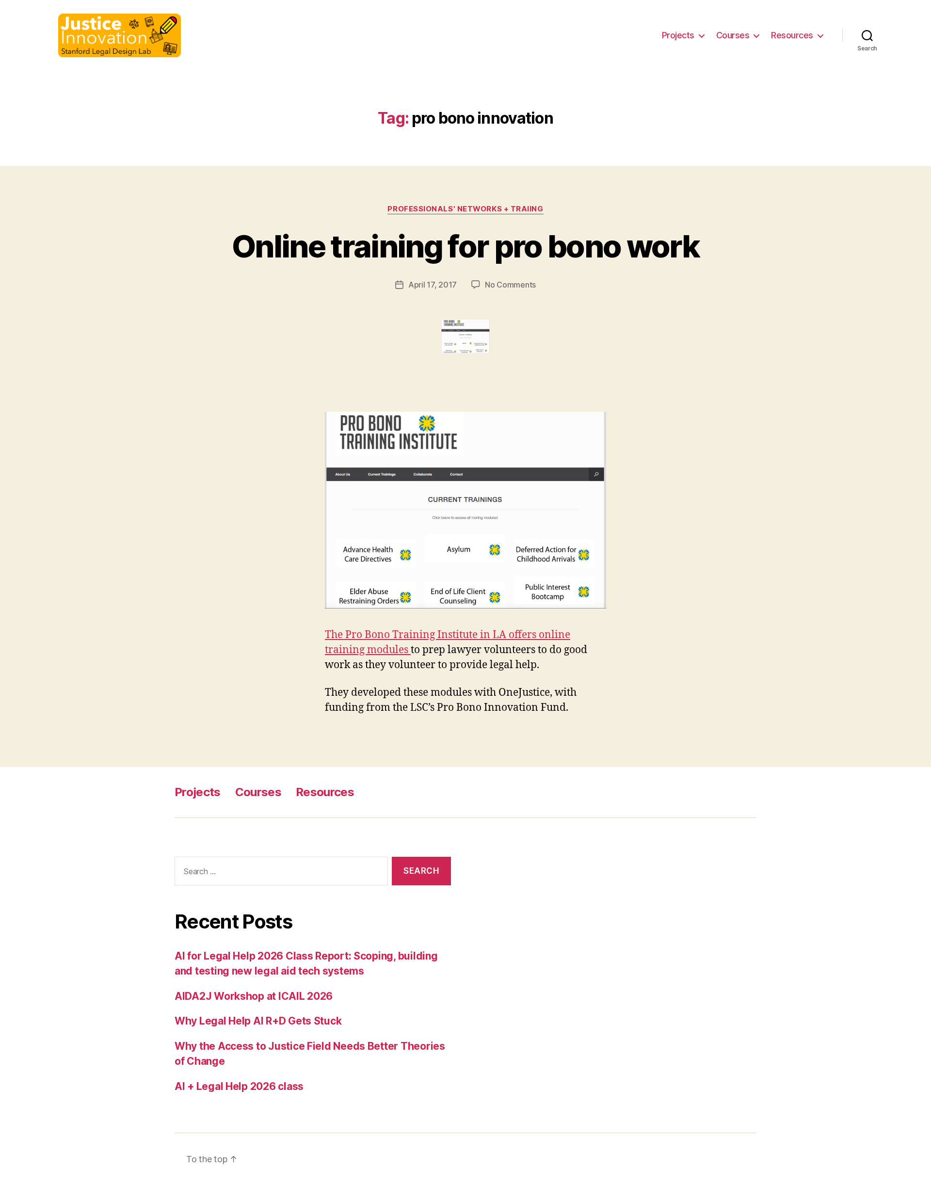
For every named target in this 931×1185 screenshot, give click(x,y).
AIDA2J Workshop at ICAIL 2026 (254, 996)
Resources (792, 35)
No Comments (510, 284)
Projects (678, 35)
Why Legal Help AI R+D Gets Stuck (258, 1021)
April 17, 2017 (432, 284)
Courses (733, 35)
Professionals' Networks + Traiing (465, 209)
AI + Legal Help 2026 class (239, 1086)
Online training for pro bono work (465, 246)
